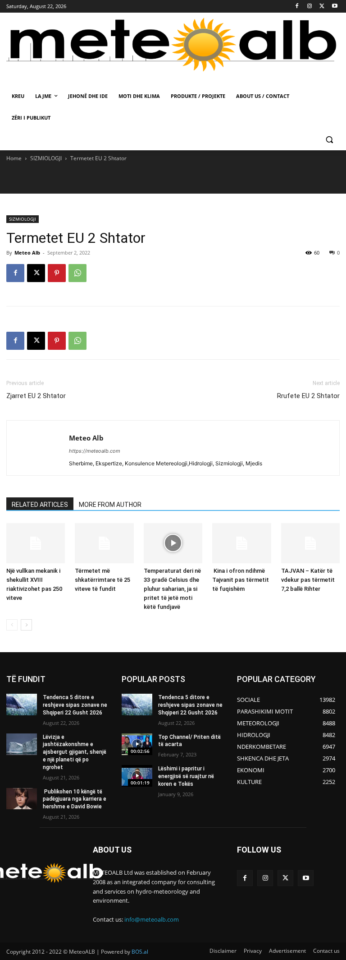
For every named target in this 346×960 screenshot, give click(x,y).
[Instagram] (310, 6)
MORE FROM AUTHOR (110, 504)
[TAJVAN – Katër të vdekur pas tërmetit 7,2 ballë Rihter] (310, 543)
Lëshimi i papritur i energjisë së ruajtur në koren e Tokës (186, 776)
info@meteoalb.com (151, 919)
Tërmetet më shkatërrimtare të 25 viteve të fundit (102, 579)
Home (14, 158)
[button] (329, 139)
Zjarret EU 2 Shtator (36, 396)
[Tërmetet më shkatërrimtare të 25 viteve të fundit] (104, 543)
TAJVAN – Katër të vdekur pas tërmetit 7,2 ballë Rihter (308, 579)
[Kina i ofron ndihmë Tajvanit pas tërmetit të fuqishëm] (241, 543)
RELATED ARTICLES (40, 504)
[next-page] (26, 625)
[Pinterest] (57, 273)
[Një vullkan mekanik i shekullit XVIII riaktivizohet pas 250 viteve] (35, 543)
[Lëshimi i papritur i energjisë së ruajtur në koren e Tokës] (137, 776)
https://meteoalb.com (94, 451)
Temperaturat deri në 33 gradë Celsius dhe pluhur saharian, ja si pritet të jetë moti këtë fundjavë (172, 588)
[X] (322, 6)
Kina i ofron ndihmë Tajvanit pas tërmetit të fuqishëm (240, 579)
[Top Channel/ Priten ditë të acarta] (137, 744)
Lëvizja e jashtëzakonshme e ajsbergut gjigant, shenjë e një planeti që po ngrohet (74, 752)
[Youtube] (334, 6)
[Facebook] (297, 6)
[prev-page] (12, 625)
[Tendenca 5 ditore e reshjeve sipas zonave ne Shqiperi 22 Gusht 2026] (21, 704)
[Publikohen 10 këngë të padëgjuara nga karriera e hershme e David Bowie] (21, 799)
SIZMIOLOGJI (46, 158)
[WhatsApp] (77, 273)
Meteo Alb (27, 252)
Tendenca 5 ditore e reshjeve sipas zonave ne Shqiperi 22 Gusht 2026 (75, 705)
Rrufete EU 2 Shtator (308, 396)
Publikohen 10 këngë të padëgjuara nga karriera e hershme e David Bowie (74, 799)
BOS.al (140, 951)
